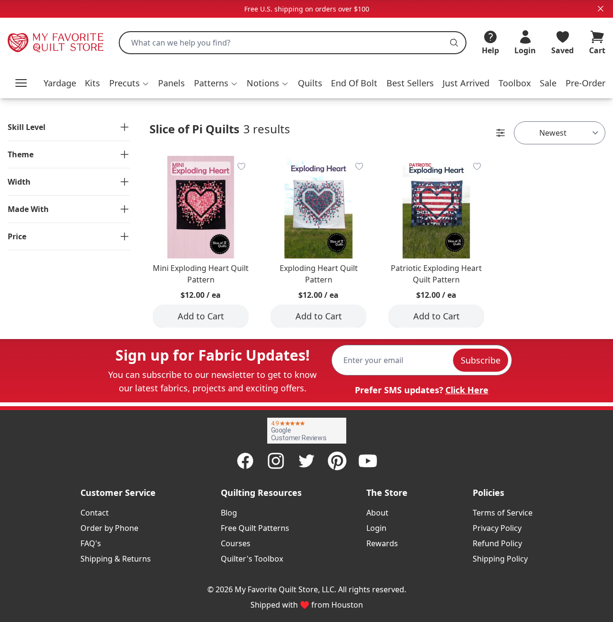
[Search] (454, 42)
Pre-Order (585, 83)
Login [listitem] (376, 528)
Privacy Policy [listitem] (497, 528)
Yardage (60, 83)
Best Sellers (410, 83)
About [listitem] (377, 512)
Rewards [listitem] (382, 543)
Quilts (310, 83)
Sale (548, 83)
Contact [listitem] (94, 512)
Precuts (124, 83)
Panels (171, 83)
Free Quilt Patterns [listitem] (255, 528)
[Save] (241, 166)
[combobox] (292, 42)
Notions (263, 83)
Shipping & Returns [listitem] (115, 558)
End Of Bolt (354, 83)
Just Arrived (466, 83)
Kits (92, 83)
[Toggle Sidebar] (500, 132)
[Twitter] (306, 460)
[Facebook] (245, 460)
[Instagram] (275, 460)
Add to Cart (201, 316)
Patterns (211, 83)
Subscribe (480, 360)
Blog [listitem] (229, 512)
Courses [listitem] (235, 543)
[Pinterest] (337, 460)
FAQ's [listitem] (90, 543)
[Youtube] (367, 460)
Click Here (466, 390)
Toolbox (515, 83)
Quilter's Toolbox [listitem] (252, 558)
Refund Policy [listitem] (497, 543)
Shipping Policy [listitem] (500, 558)
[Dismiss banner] (600, 8)
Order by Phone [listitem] (109, 528)
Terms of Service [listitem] (503, 512)
